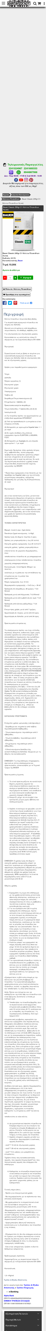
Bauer (13, 260)
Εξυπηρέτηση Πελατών (17, 1313)
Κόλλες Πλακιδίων (11, 199)
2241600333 (30, 168)
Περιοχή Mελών (13, 1319)
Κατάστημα (11, 1325)
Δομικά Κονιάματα (20, 194)
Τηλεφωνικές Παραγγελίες (24, 164)
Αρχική (6, 194)
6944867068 (30, 172)
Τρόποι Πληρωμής (25, 1287)
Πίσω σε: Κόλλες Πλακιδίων (18, 289)
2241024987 (15, 168)
